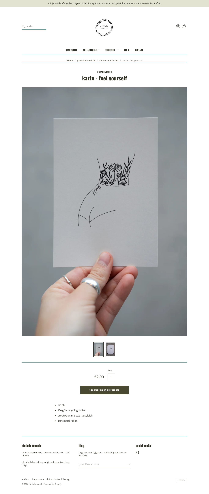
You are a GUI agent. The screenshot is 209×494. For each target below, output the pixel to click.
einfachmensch (104, 72)
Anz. (110, 370)
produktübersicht (86, 60)
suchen (25, 479)
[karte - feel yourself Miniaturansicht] (98, 349)
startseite (71, 49)
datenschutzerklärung (58, 479)
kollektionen (90, 49)
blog (126, 49)
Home (70, 60)
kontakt (139, 49)
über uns (110, 49)
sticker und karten (108, 60)
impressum (38, 479)
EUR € (180, 480)
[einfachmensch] (104, 26)
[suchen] (23, 26)
